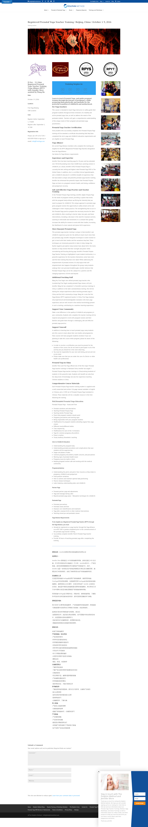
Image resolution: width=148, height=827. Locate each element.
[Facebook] (42, 1)
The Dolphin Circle (94, 1)
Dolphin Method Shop (39, 807)
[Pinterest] (53, 1)
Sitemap (76, 810)
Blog (113, 1)
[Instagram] (48, 1)
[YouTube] (51, 1)
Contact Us (107, 1)
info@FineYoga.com (38, 141)
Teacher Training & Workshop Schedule (57, 807)
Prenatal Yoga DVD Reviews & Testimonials (39, 810)
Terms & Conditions (57, 810)
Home (29, 807)
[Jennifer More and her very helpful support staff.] (110, 96)
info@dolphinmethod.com (51, 815)
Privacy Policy (68, 810)
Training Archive (32, 25)
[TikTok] (45, 1)
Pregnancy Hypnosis (81, 10)
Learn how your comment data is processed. (66, 795)
